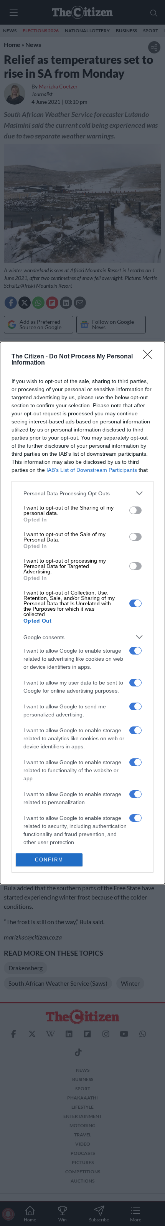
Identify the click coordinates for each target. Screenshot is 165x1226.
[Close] (150, 357)
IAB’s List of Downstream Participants (91, 470)
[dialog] (82, 613)
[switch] (135, 510)
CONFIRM (49, 860)
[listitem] (82, 493)
